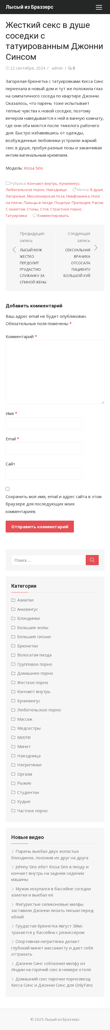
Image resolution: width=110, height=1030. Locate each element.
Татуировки (16, 215)
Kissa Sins (33, 168)
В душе (96, 189)
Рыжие (24, 783)
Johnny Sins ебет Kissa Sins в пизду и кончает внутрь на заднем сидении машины (50, 873)
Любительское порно (25, 189)
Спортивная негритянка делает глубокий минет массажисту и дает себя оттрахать (52, 947)
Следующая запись (76, 254)
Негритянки (29, 764)
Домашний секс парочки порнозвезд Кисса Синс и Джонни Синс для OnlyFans (52, 982)
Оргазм (24, 774)
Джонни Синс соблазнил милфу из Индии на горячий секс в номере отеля (51, 966)
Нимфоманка (78, 196)
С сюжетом (15, 209)
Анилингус (27, 609)
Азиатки (25, 600)
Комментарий (21, 336)
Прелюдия (81, 202)
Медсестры (29, 728)
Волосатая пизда (34, 655)
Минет (24, 746)
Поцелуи (62, 202)
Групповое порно (34, 664)
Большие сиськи (34, 636)
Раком (97, 202)
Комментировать (53, 215)
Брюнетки (27, 646)
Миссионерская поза (46, 196)
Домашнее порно (35, 673)
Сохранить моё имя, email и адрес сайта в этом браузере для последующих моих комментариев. (54, 504)
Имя (11, 413)
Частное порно (32, 810)
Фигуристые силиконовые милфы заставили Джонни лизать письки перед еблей (52, 910)
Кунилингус (69, 183)
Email (12, 438)
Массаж (24, 719)
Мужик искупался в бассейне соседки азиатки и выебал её (51, 892)
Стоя (44, 209)
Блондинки (28, 618)
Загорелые (15, 196)
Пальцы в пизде (38, 202)
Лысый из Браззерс (29, 7)
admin (57, 68)
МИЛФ (24, 737)
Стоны (32, 209)
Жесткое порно (32, 682)
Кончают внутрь (42, 183)
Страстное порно (66, 209)
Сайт (10, 464)
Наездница (56, 189)
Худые (23, 801)
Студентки (28, 792)
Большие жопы (32, 627)
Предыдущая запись (33, 258)
